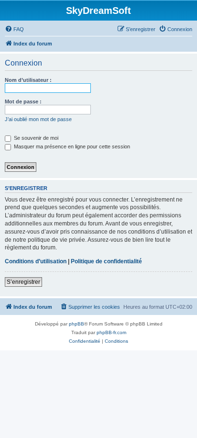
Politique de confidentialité (106, 261)
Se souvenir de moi (35, 138)
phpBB (76, 323)
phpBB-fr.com (111, 332)
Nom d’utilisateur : (28, 80)
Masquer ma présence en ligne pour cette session (71, 146)
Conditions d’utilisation (35, 261)
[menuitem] (14, 29)
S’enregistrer (23, 282)
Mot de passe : (23, 101)
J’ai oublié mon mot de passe (38, 119)
